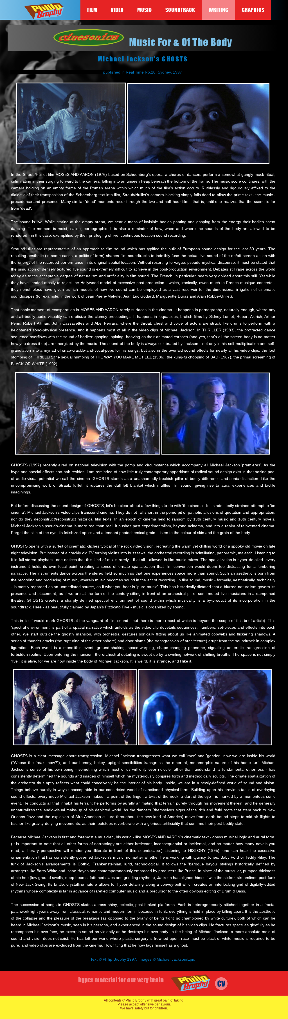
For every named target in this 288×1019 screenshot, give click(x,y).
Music (144, 10)
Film (92, 10)
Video (117, 10)
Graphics (253, 10)
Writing (218, 10)
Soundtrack (180, 10)
